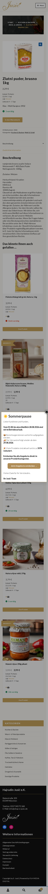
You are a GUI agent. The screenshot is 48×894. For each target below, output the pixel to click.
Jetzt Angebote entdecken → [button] (24, 466)
